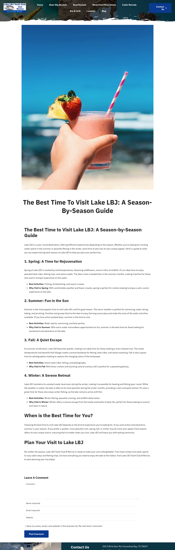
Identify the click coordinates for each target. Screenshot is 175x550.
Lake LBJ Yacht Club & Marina (136, 455)
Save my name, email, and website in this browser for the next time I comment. (65, 526)
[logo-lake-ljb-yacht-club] (15, 4)
